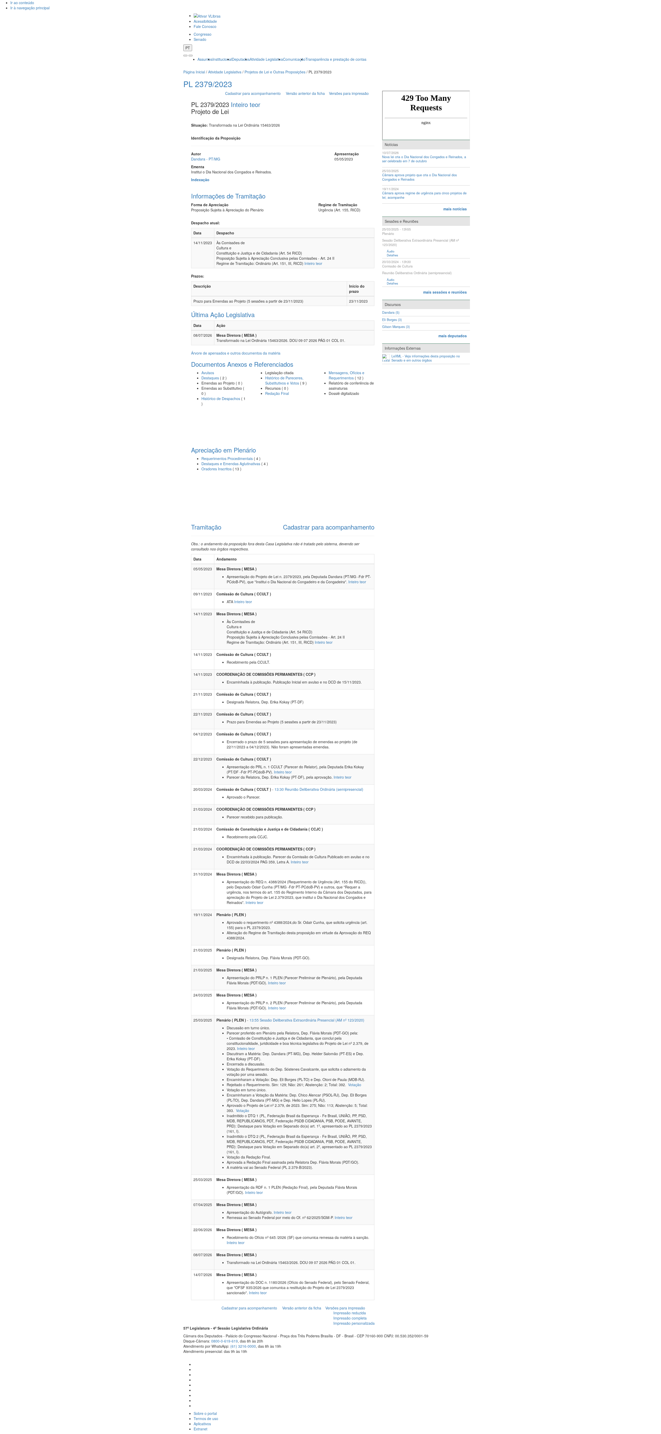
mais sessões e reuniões (445, 292)
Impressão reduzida (349, 1312)
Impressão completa (350, 1318)
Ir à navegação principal (30, 7)
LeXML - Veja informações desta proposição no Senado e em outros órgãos (425, 358)
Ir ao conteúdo (22, 2)
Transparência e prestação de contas (335, 59)
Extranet (200, 1428)
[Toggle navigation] (185, 55)
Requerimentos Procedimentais (227, 458)
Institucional (222, 59)
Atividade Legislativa (266, 59)
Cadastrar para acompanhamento (254, 93)
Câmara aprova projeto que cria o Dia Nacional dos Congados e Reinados (419, 177)
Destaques (210, 377)
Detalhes (392, 255)
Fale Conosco (205, 26)
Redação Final (277, 393)
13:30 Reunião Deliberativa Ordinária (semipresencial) (318, 789)
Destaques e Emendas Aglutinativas (231, 463)
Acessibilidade (205, 21)
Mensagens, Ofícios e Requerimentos (346, 375)
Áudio (390, 251)
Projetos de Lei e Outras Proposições (275, 71)
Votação (354, 1084)
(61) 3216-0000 (243, 1346)
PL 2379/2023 (207, 83)
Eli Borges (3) (392, 320)
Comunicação (294, 59)
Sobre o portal (205, 1413)
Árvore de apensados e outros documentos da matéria (235, 353)
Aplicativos (202, 1423)
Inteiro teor (245, 104)
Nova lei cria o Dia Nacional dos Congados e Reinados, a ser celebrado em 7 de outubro (424, 159)
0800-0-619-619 (224, 1341)
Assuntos (205, 59)
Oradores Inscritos (217, 468)
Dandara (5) (390, 312)
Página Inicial (194, 71)
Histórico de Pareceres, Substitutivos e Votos (284, 380)
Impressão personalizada (354, 1323)
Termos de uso (206, 1418)
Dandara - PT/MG (205, 159)
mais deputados (452, 335)
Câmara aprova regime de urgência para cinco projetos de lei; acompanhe (424, 195)
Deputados (241, 59)
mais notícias (455, 208)
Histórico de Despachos (220, 398)
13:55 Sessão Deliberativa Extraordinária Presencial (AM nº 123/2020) (306, 1020)
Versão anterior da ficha (305, 93)
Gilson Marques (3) (396, 327)
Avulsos (207, 372)
